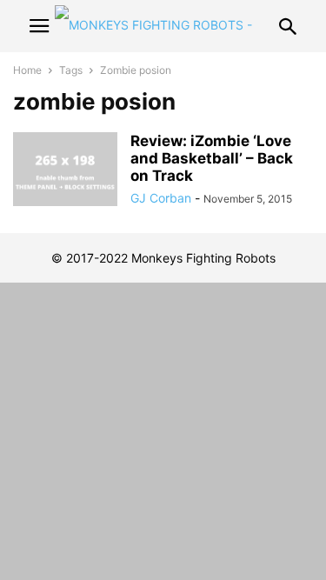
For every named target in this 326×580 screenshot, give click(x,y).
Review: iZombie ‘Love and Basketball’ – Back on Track (211, 158)
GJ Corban (160, 197)
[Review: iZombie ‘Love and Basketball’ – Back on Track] (65, 171)
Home (27, 70)
